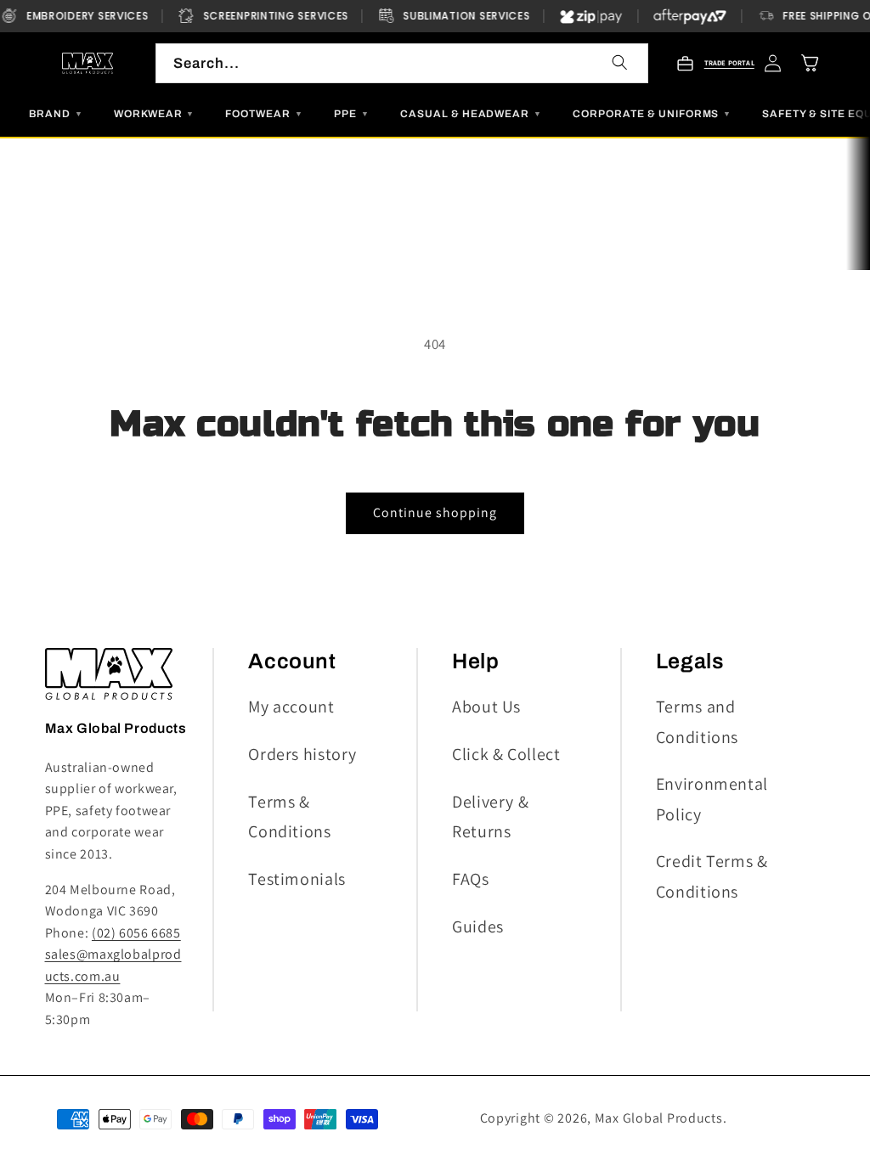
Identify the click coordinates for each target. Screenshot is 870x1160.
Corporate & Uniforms (652, 114)
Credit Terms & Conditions (712, 876)
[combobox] (401, 63)
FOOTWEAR (264, 114)
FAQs (470, 879)
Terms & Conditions (289, 816)
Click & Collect (506, 754)
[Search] (620, 62)
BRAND (56, 114)
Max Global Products (659, 1118)
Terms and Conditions (697, 721)
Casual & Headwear (471, 114)
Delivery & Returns (490, 816)
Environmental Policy (712, 799)
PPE (352, 114)
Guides (478, 926)
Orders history (302, 754)
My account (291, 706)
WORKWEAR (154, 114)
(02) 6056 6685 (136, 933)
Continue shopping (435, 512)
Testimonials (297, 879)
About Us (486, 706)
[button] (810, 63)
